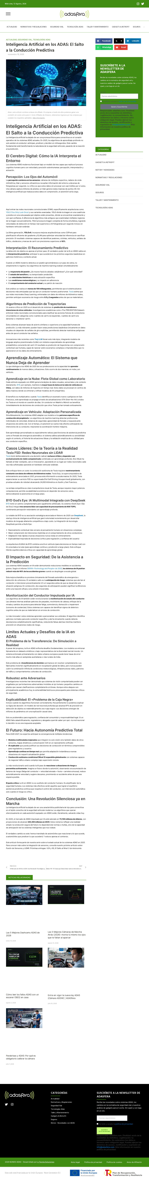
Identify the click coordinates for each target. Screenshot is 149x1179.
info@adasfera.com (121, 124)
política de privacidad (127, 101)
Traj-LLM (38, 339)
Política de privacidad (93, 1162)
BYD (18, 385)
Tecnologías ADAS (41, 40)
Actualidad (11, 40)
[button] (8, 13)
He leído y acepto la (119, 101)
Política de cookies (114, 1162)
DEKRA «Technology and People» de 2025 (44, 568)
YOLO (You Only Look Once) (17, 212)
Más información (39, 118)
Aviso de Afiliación (134, 1162)
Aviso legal (75, 1162)
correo (103, 92)
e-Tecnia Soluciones (45, 1162)
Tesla (71, 291)
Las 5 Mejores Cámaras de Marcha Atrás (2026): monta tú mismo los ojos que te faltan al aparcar (67, 935)
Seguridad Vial (25, 40)
